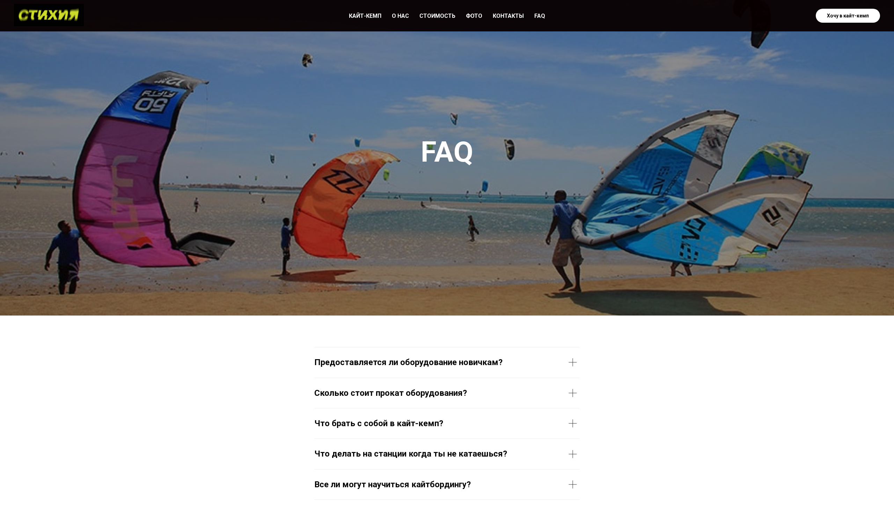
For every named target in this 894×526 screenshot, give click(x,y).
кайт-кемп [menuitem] (365, 16)
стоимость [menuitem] (437, 16)
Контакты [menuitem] (508, 16)
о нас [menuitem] (400, 16)
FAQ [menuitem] (539, 16)
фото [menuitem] (474, 16)
